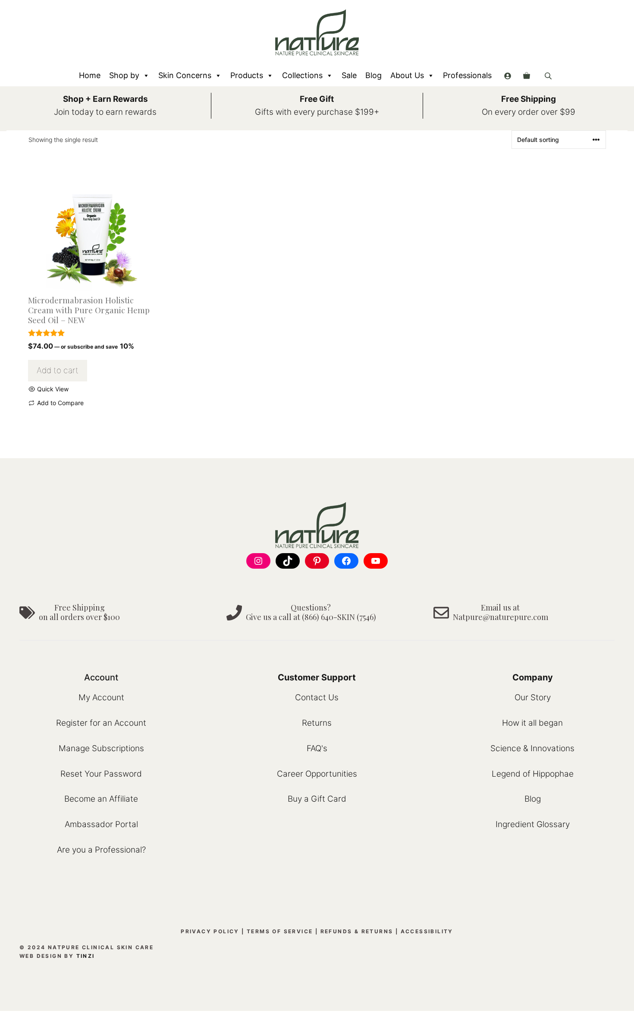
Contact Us (317, 697)
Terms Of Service (280, 931)
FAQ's (317, 748)
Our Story (533, 697)
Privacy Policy (210, 931)
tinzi (85, 956)
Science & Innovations (532, 748)
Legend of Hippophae (533, 774)
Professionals (467, 75)
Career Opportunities (317, 774)
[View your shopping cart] (526, 75)
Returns (317, 723)
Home (89, 75)
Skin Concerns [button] (184, 75)
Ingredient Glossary (533, 824)
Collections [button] (302, 75)
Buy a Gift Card (317, 799)
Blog (373, 75)
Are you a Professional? (101, 850)
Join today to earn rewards (105, 112)
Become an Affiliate (101, 799)
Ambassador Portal (101, 824)
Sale (349, 75)
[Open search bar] (549, 75)
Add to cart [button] (57, 370)
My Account (101, 697)
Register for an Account (101, 723)
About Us (407, 75)
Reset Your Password (101, 774)
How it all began (532, 723)
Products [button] (246, 75)
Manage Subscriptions (101, 748)
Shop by (124, 75)
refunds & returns (356, 931)
